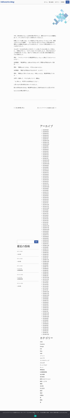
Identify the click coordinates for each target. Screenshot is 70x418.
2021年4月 (45, 219)
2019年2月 (45, 256)
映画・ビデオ (43, 381)
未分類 (19, 254)
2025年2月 (46, 156)
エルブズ (20, 268)
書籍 (41, 383)
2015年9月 (45, 318)
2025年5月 (46, 151)
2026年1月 (45, 139)
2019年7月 (45, 249)
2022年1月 (45, 203)
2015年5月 (45, 325)
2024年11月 (46, 162)
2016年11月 (46, 293)
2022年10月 (46, 186)
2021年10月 (46, 208)
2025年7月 (46, 147)
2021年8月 (45, 211)
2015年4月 (45, 327)
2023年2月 (46, 181)
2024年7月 (46, 169)
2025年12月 (46, 140)
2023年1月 (45, 183)
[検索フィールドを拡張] (67, 2)
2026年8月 (46, 130)
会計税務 (42, 374)
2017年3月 (45, 286)
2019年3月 (46, 254)
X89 (41, 353)
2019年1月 (45, 258)
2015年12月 (46, 313)
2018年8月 (45, 265)
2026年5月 (46, 133)
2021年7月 (45, 213)
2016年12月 (46, 291)
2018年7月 (45, 267)
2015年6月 (45, 323)
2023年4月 (46, 178)
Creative (42, 344)
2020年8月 (46, 233)
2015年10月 (46, 316)
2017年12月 (46, 277)
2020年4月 (46, 240)
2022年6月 (46, 194)
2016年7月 (45, 300)
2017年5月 (45, 283)
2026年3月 (46, 137)
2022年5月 (46, 195)
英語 (41, 393)
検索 (36, 241)
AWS (41, 342)
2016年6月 (46, 302)
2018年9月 (45, 263)
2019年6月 (46, 251)
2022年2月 (46, 201)
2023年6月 (46, 174)
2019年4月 (46, 252)
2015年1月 (45, 332)
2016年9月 (46, 297)
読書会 (41, 395)
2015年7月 (45, 322)
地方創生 (42, 376)
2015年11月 (46, 315)
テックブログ (43, 365)
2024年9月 (46, 165)
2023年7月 (46, 172)
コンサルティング (44, 360)
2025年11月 (46, 142)
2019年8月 (45, 247)
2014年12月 (46, 334)
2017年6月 (45, 281)
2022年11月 (46, 185)
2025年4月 (46, 153)
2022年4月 (46, 197)
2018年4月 (45, 272)
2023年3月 (46, 179)
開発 (41, 400)
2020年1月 (45, 243)
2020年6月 (46, 236)
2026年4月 (46, 135)
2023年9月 (46, 171)
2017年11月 (46, 279)
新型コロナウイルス (45, 379)
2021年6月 (45, 215)
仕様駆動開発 (20, 270)
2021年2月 (45, 222)
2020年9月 (46, 231)
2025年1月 (45, 158)
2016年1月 (45, 311)
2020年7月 (46, 235)
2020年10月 (46, 229)
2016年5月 (45, 304)
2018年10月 (46, 261)
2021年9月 (45, 210)
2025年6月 (46, 149)
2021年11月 (46, 206)
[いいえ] (68, 414)
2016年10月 (46, 295)
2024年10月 (46, 163)
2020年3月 (46, 242)
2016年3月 (46, 307)
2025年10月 (46, 144)
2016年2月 (45, 309)
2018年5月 (45, 270)
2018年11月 (46, 259)
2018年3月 (45, 274)
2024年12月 (46, 160)
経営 (41, 390)
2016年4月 (46, 306)
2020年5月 (46, 238)
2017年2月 (45, 288)
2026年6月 (46, 131)
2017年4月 (45, 284)
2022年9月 (46, 188)
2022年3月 (46, 199)
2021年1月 (45, 224)
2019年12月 (46, 245)
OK (35, 415)
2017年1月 (45, 290)
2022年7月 (46, 192)
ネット (41, 367)
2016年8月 (45, 298)
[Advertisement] (35, 15)
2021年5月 (45, 217)
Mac (41, 351)
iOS (41, 348)
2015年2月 (45, 331)
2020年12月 (46, 226)
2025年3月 (46, 155)
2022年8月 (46, 190)
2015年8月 (45, 320)
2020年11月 (46, 227)
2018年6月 (45, 268)
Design (42, 346)
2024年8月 (46, 167)
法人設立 (42, 388)
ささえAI (42, 362)
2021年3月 (45, 220)
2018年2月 (45, 275)
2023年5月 (46, 176)
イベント (42, 355)
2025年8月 (46, 146)
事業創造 (42, 369)
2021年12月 (46, 204)
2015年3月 (45, 329)
